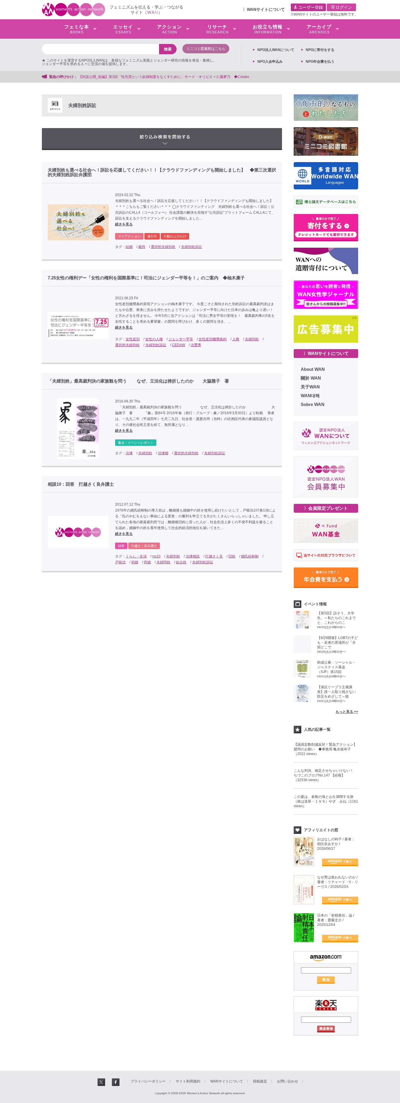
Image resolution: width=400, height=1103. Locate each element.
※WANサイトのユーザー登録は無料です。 (324, 14)
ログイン (343, 7)
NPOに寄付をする (320, 50)
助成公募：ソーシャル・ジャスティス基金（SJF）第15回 (336, 667)
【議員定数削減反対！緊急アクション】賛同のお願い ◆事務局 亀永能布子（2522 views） (325, 749)
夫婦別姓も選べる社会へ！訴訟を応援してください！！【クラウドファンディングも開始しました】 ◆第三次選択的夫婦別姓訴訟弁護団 (162, 172)
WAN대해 (310, 395)
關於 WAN (311, 377)
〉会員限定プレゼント (326, 508)
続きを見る (124, 224)
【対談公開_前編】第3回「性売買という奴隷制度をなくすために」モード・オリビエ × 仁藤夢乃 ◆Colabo (163, 77)
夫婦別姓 (252, 339)
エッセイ (123, 29)
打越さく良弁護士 (144, 546)
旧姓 (231, 556)
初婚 (134, 562)
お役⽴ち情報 (268, 29)
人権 (235, 339)
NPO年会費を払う (320, 62)
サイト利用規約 (188, 1081)
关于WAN (310, 386)
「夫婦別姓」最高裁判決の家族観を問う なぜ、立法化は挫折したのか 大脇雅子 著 (138, 381)
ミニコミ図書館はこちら (206, 49)
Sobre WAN (312, 404)
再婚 (147, 562)
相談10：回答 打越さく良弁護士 (81, 484)
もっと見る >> (347, 712)
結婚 (129, 247)
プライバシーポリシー (148, 1081)
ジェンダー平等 (180, 339)
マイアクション (129, 236)
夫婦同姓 (163, 562)
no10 (156, 556)
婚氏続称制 (250, 556)
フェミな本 (76, 29)
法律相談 (193, 556)
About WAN (313, 369)
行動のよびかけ (175, 236)
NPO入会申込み (270, 62)
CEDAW (178, 345)
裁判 (141, 247)
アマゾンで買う (340, 862)
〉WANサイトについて (326, 353)
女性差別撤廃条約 (213, 339)
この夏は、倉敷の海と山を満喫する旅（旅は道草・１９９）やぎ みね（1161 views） (326, 801)
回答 (121, 546)
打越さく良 (214, 556)
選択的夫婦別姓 (163, 247)
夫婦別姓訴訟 (191, 247)
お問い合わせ (287, 1081)
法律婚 (163, 453)
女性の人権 (154, 339)
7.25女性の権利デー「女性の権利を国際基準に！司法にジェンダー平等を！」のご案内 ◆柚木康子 (146, 278)
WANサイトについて (266, 9)
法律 (129, 453)
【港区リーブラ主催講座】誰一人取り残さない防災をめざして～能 (336, 691)
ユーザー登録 (310, 7)
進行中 (152, 236)
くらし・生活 (136, 556)
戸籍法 (120, 562)
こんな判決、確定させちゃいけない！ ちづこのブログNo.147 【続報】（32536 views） (325, 775)
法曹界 (196, 345)
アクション (169, 29)
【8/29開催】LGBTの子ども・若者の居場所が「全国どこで (337, 642)
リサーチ (217, 29)
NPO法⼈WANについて (275, 50)
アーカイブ (319, 29)
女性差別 (133, 339)
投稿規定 (260, 1081)
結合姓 (181, 562)
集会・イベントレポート (135, 442)
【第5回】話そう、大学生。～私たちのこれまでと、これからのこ (336, 618)
